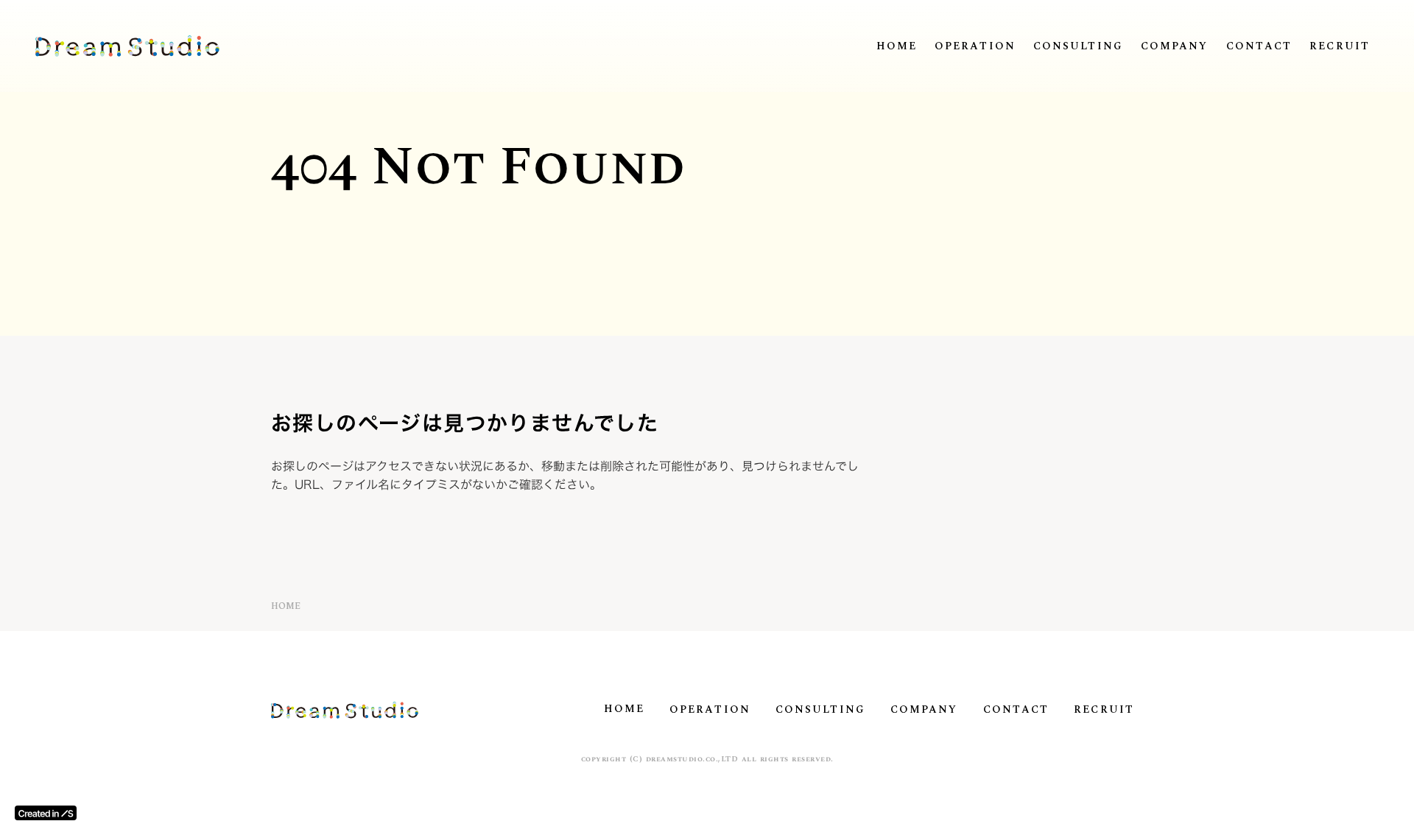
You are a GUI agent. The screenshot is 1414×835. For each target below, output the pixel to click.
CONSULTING (1078, 46)
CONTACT (1259, 46)
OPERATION (975, 46)
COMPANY (1175, 46)
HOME (896, 46)
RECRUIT (1339, 46)
